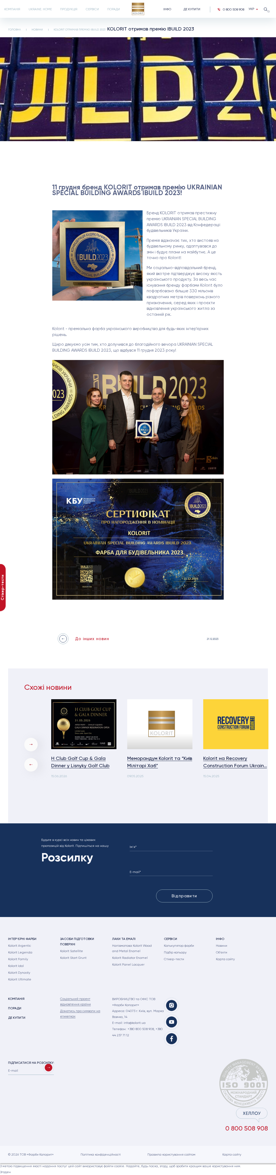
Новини (37, 29)
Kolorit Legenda (20, 952)
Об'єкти (221, 952)
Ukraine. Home (40, 9)
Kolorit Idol (16, 966)
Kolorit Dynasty (19, 972)
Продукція (68, 9)
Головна (14, 29)
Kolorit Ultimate (19, 979)
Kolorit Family (18, 959)
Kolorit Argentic (19, 946)
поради (113, 9)
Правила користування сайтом (171, 1154)
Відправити (184, 896)
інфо (167, 9)
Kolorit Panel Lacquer (128, 964)
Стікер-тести (174, 959)
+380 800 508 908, (141, 1029)
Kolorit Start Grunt (73, 958)
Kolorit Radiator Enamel (130, 958)
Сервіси (92, 9)
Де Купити (192, 9)
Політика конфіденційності (101, 1154)
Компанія (12, 9)
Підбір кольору (175, 952)
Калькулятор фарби (179, 946)
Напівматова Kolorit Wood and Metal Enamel (132, 948)
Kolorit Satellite (71, 951)
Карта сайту (225, 959)
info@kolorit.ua (135, 1023)
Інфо (220, 939)
